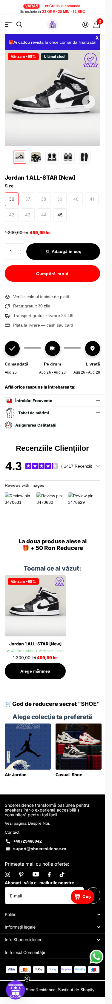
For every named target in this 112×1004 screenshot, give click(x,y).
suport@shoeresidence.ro (39, 848)
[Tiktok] (62, 874)
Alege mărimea (35, 671)
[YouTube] (36, 874)
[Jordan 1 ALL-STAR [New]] (35, 605)
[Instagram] (7, 874)
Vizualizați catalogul (8, 24)
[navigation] (19, 157)
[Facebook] (49, 874)
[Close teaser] (27, 979)
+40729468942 (27, 841)
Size (9, 185)
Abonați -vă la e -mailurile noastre (39, 882)
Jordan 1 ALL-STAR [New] (35, 643)
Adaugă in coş (66, 251)
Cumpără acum (52, 273)
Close (52, 915)
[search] (19, 24)
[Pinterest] (21, 874)
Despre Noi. (39, 823)
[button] (15, 990)
